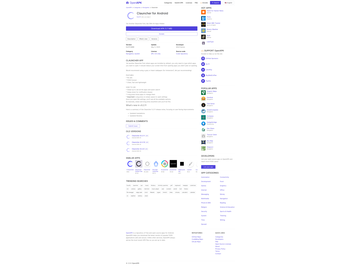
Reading (223, 203)
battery (140, 196)
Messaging (205, 194)
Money (222, 194)
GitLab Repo (196, 242)
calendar (192, 192)
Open (136, 2)
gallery (140, 189)
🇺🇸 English (228, 3)
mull (180, 189)
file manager (130, 192)
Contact (218, 254)
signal (158, 192)
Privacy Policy (220, 249)
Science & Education (227, 207)
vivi (128, 189)
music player (155, 189)
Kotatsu (153, 185)
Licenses (189, 3)
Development (206, 181)
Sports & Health (225, 211)
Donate (161, 34)
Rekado (152, 192)
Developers (219, 239)
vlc (127, 196)
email (146, 196)
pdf (171, 185)
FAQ (196, 3)
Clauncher (144, 13)
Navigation (146, 7)
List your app (208, 167)
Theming (223, 216)
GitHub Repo (196, 237)
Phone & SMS (206, 203)
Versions (154, 39)
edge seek (139, 192)
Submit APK (179, 3)
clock (146, 192)
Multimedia (205, 198)
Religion (204, 207)
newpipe (185, 185)
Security (204, 211)
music (147, 185)
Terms (217, 251)
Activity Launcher (163, 185)
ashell (175, 189)
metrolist (146, 189)
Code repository (182, 54)
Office (222, 190)
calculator (185, 192)
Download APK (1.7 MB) (161, 28)
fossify (129, 185)
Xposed (204, 224)
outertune (193, 185)
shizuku (177, 192)
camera (133, 189)
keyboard (177, 185)
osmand (168, 189)
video (171, 192)
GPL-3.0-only (155, 54)
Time (203, 220)
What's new (143, 39)
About (217, 246)
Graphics (223, 186)
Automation (205, 177)
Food (222, 181)
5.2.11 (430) (130, 47)
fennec (186, 189)
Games (203, 186)
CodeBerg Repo (197, 239)
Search (216, 3)
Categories (168, 3)
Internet (204, 190)
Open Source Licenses (223, 244)
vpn (142, 185)
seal (163, 189)
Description (131, 39)
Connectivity (224, 177)
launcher (135, 185)
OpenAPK (129, 7)
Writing (222, 220)
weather (133, 196)
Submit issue (132, 126)
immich (165, 192)
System (137, 54)
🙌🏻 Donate (204, 3)
